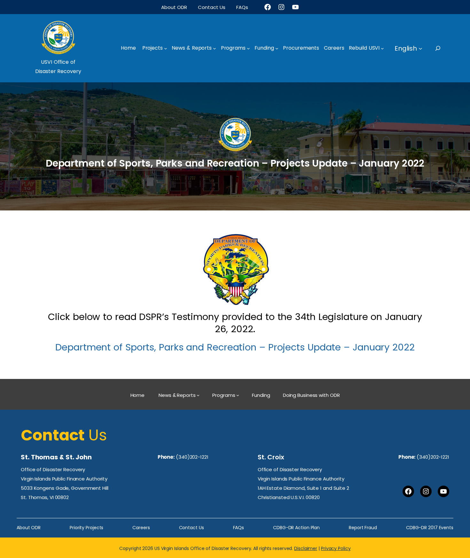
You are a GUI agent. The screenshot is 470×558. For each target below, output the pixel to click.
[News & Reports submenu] (214, 48)
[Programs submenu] (248, 48)
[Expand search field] (443, 48)
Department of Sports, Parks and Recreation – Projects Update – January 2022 (235, 347)
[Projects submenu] (165, 48)
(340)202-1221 (192, 457)
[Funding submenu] (276, 48)
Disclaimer (305, 548)
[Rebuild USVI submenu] (382, 48)
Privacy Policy (336, 548)
